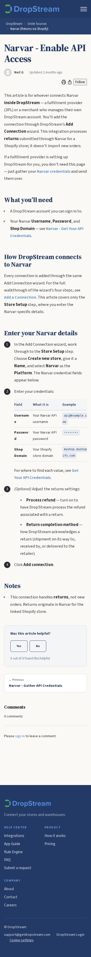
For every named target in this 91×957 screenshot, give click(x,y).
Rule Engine (13, 852)
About (9, 889)
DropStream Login (70, 934)
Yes (19, 646)
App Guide (12, 844)
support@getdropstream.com (27, 934)
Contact (10, 897)
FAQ (7, 860)
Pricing (49, 844)
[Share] (69, 82)
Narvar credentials (53, 171)
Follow (80, 82)
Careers (10, 905)
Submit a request (17, 868)
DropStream (14, 24)
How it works (55, 835)
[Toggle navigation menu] (83, 9)
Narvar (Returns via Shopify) (29, 29)
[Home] (33, 9)
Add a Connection (20, 297)
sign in (20, 736)
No (38, 646)
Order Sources (37, 24)
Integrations (14, 835)
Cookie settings (22, 940)
